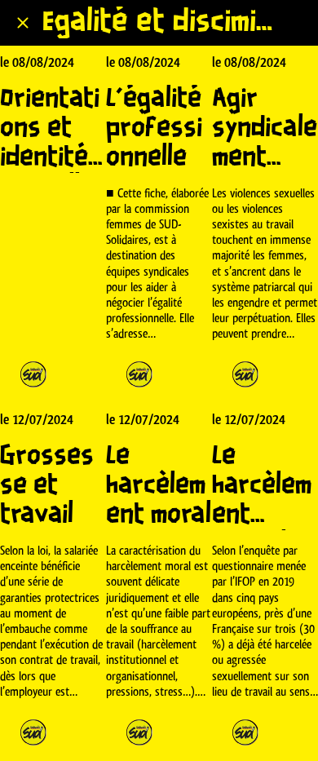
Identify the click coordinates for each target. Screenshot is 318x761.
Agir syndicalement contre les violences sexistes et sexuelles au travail (265, 129)
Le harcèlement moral (158, 485)
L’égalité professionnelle (154, 128)
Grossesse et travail (47, 485)
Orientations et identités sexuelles (50, 129)
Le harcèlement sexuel (261, 486)
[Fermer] (23, 23)
